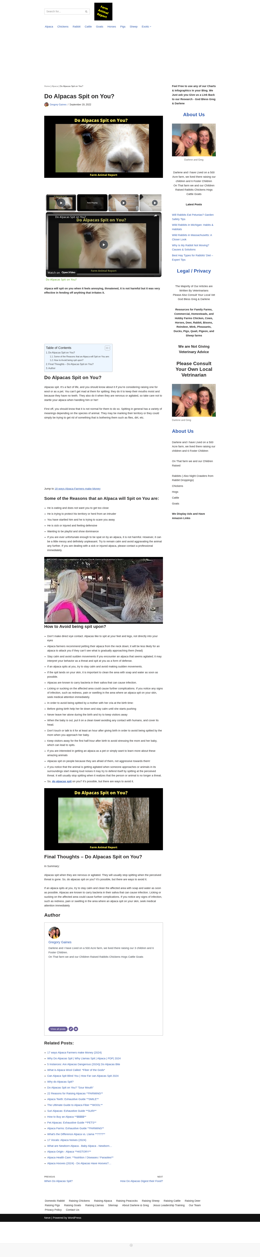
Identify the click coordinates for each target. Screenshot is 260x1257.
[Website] (71, 1029)
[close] (131, 1245)
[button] (150, 26)
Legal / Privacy (194, 271)
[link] (51, 217)
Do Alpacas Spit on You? (70, 217)
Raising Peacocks (127, 1200)
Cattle (88, 26)
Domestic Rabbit (55, 1200)
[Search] (86, 12)
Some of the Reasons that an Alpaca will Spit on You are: (81, 356)
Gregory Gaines (58, 104)
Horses (111, 26)
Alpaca (49, 26)
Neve (47, 1217)
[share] (155, 215)
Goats (99, 26)
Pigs (122, 26)
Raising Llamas (94, 1205)
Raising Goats (72, 1205)
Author (51, 368)
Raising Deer (192, 1200)
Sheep (134, 26)
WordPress (74, 1217)
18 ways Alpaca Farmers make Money (78, 488)
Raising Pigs (52, 1205)
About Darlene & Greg (135, 1205)
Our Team (195, 1205)
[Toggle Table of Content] (106, 348)
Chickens (62, 26)
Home (47, 86)
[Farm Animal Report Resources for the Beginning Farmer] (103, 11)
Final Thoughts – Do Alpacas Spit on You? (71, 364)
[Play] (124, 203)
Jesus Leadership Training (169, 1205)
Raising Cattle (172, 1200)
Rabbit (76, 26)
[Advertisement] (130, 52)
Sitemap (113, 1205)
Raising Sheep (150, 1200)
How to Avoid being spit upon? (68, 360)
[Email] (76, 1029)
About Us (194, 114)
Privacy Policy (53, 1209)
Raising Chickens (79, 1200)
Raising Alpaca (103, 1200)
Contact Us (72, 1209)
